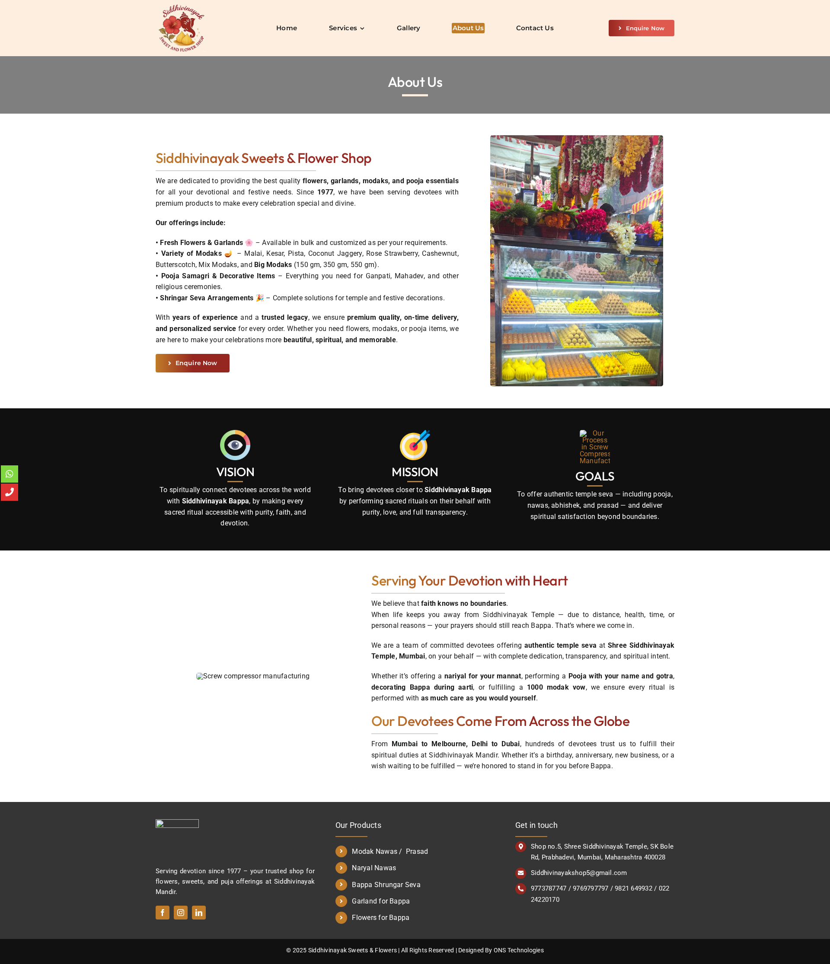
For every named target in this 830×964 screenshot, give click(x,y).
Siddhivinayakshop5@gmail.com (579, 873)
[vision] (235, 433)
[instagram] (181, 912)
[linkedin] (199, 912)
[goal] (595, 433)
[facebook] (162, 912)
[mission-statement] (415, 433)
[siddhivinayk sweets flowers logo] (182, 7)
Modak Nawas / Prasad (390, 851)
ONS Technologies (519, 950)
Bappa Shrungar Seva (386, 885)
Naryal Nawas (374, 868)
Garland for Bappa (381, 901)
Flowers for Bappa (380, 917)
